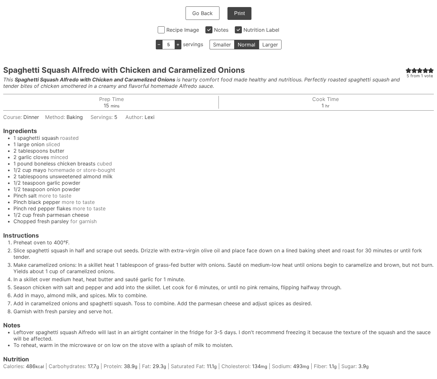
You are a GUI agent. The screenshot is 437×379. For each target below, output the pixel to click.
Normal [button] (246, 44)
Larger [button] (270, 44)
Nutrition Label (261, 30)
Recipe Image (182, 30)
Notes (221, 30)
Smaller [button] (222, 44)
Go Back (202, 13)
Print (239, 13)
